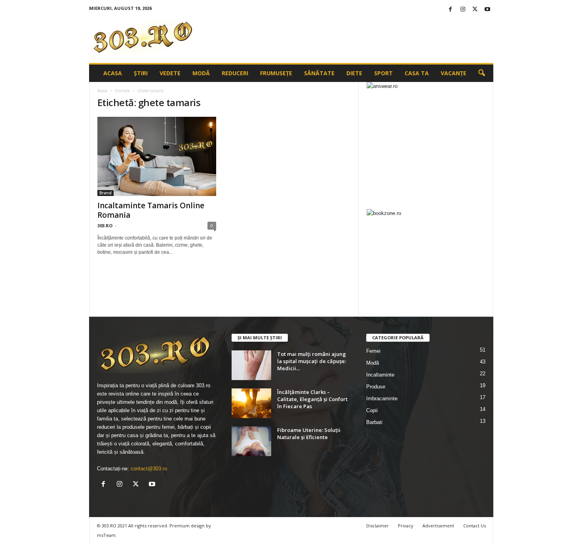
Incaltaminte (380, 375)
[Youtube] (487, 9)
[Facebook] (450, 9)
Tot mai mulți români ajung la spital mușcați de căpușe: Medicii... (311, 361)
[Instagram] (463, 9)
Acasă (102, 90)
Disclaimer (377, 526)
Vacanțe (453, 73)
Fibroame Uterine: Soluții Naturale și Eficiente (308, 433)
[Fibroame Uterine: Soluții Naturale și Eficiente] (251, 441)
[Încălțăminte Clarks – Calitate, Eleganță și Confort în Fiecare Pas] (251, 403)
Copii (372, 410)
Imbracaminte (382, 398)
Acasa (112, 73)
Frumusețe (276, 73)
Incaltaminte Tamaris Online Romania (150, 210)
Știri (141, 73)
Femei (373, 351)
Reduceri (235, 73)
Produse (375, 387)
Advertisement (438, 526)
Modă (201, 73)
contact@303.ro (149, 469)
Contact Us (474, 526)
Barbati (374, 422)
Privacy (405, 526)
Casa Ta (417, 73)
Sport (383, 73)
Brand (105, 193)
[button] (481, 73)
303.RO (104, 225)
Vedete (170, 73)
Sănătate (319, 73)
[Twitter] (475, 9)
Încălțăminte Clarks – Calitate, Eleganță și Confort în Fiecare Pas (312, 399)
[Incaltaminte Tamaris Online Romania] (156, 156)
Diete (354, 73)
